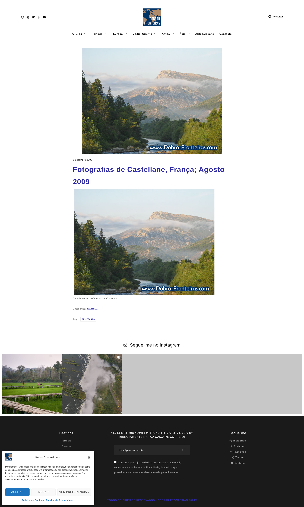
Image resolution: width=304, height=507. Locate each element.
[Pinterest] (28, 17)
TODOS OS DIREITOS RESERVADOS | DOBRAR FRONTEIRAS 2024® (152, 500)
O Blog (77, 33)
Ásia (183, 33)
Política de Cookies (33, 500)
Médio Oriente (142, 33)
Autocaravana (204, 33)
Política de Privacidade (59, 500)
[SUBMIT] (182, 450)
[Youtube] (44, 17)
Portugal (97, 33)
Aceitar (17, 491)
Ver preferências (74, 491)
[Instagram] (22, 17)
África (166, 33)
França (92, 308)
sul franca (88, 319)
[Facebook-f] (38, 17)
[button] (89, 457)
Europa (118, 33)
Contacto (225, 33)
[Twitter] (33, 17)
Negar (43, 491)
